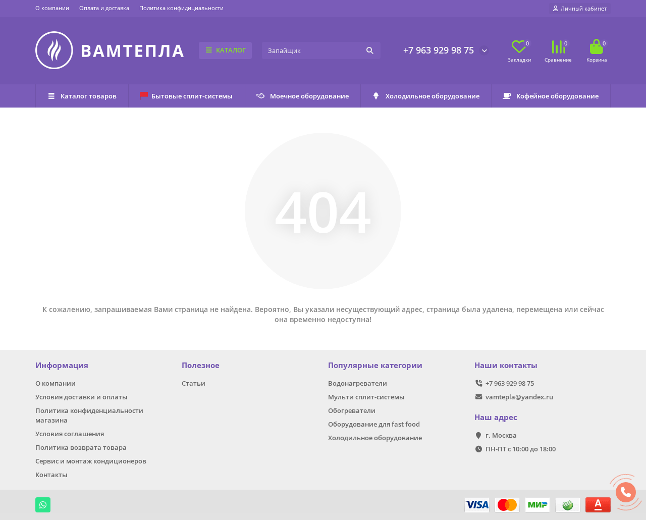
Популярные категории (375, 365)
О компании (52, 8)
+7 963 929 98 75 (438, 50)
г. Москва (501, 435)
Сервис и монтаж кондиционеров (90, 460)
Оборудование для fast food (374, 424)
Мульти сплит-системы (366, 396)
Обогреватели (351, 410)
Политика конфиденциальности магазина (89, 415)
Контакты (51, 474)
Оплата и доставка (104, 8)
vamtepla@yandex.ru (519, 396)
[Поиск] (370, 50)
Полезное (201, 365)
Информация (61, 365)
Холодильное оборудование (432, 95)
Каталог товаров (89, 95)
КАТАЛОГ (231, 50)
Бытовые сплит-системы (192, 95)
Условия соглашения (69, 433)
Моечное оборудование (309, 95)
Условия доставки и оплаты (81, 396)
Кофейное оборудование (557, 95)
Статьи (193, 383)
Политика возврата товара (81, 447)
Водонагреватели (357, 383)
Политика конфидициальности (181, 8)
